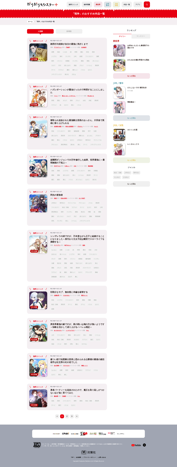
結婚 (71, 263)
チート (53, 70)
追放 (58, 52)
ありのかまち (58, 330)
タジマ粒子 (82, 198)
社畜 (95, 131)
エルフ (53, 65)
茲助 (84, 245)
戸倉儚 (68, 47)
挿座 (55, 198)
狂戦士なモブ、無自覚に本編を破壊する (69, 292)
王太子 (70, 276)
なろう (90, 70)
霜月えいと (84, 295)
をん (87, 330)
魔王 (53, 179)
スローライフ (72, 135)
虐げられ (62, 276)
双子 (89, 131)
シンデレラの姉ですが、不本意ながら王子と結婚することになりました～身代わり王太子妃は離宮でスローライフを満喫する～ (77, 239)
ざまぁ (74, 74)
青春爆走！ (131, 102)
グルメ (81, 65)
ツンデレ (75, 61)
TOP (72, 457)
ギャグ (65, 100)
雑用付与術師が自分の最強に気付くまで (69, 44)
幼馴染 (67, 61)
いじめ (65, 52)
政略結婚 (54, 276)
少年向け (79, 140)
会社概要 (78, 457)
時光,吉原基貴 (69, 126)
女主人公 (54, 254)
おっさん (89, 135)
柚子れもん (68, 245)
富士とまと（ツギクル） (69, 96)
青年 (61, 56)
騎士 (59, 374)
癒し (76, 276)
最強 (82, 61)
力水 (75, 166)
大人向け (76, 339)
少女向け (126, 177)
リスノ (56, 96)
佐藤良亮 (56, 295)
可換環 (64, 396)
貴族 (75, 65)
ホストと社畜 (132, 130)
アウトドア (89, 272)
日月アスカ (57, 166)
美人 (79, 144)
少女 (96, 250)
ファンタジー (89, 56)
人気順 (40, 31)
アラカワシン (58, 47)
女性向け (96, 267)
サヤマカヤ (66, 365)
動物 (96, 272)
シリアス (54, 56)
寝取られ (81, 135)
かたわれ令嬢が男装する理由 (138, 60)
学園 (89, 212)
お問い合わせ (102, 457)
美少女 (67, 74)
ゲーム (83, 304)
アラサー (98, 135)
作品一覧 (127, 4)
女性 (84, 100)
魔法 (68, 70)
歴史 (58, 100)
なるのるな (66, 295)
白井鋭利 (83, 47)
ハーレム (89, 65)
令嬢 (53, 263)
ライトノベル (97, 140)
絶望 (81, 56)
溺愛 (97, 56)
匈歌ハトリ (84, 365)
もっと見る (131, 76)
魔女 (82, 52)
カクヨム (84, 344)
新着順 (68, 31)
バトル (83, 70)
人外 (53, 335)
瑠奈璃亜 (90, 166)
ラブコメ (61, 70)
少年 (75, 56)
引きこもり (79, 263)
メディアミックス (57, 74)
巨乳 (53, 221)
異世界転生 (64, 144)
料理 (76, 52)
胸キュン (75, 70)
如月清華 (56, 365)
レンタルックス (133, 144)
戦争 (53, 61)
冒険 (88, 61)
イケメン (59, 61)
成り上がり (67, 65)
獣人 (72, 105)
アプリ (138, 4)
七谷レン (67, 166)
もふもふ (54, 250)
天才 (59, 65)
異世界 (98, 4)
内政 (90, 100)
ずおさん (80, 126)
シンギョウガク (70, 330)
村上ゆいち (91, 96)
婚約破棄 (76, 131)
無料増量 (87, 4)
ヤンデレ (68, 56)
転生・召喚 (65, 207)
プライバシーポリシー (89, 457)
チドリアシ (57, 245)
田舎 (87, 52)
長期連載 (97, 216)
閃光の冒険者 (56, 195)
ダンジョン (96, 61)
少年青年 (107, 4)
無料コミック (73, 4)
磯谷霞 (56, 396)
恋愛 (53, 52)
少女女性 (116, 4)
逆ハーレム (63, 254)
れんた (96, 126)
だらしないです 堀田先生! (137, 87)
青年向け (88, 140)
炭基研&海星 (57, 126)
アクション (55, 144)
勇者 (93, 52)
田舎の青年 (64, 198)
